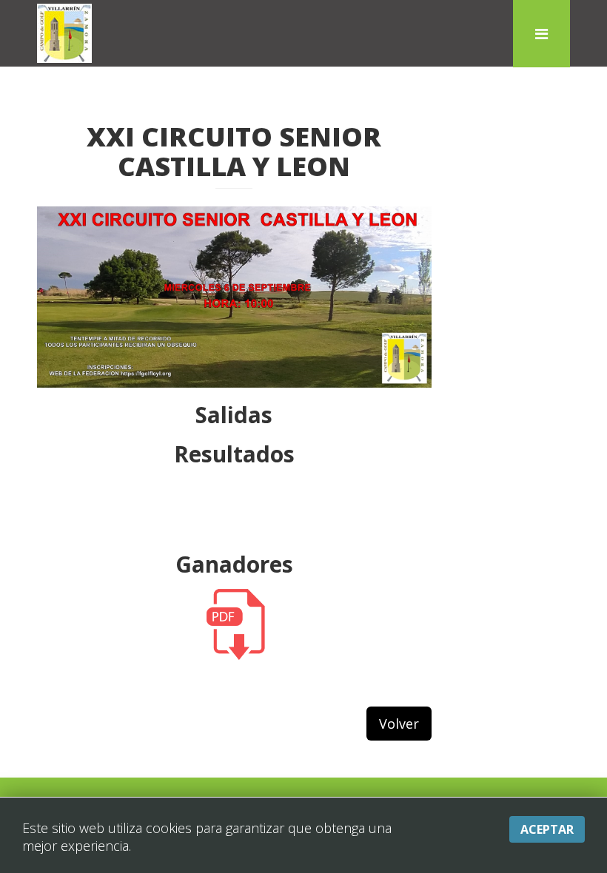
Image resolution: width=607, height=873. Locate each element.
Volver (399, 723)
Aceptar (547, 829)
